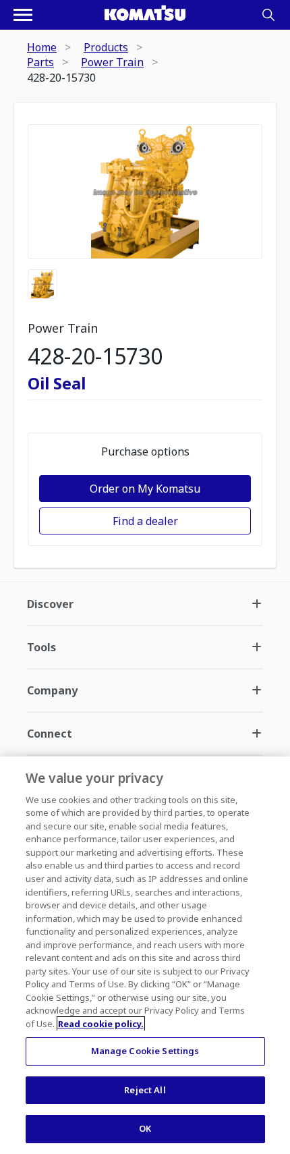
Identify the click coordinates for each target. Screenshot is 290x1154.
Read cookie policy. (101, 1024)
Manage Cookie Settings (145, 1051)
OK (145, 1128)
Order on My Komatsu (145, 488)
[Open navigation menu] (22, 14)
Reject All (144, 1090)
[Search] (268, 15)
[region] (145, 955)
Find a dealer (145, 521)
